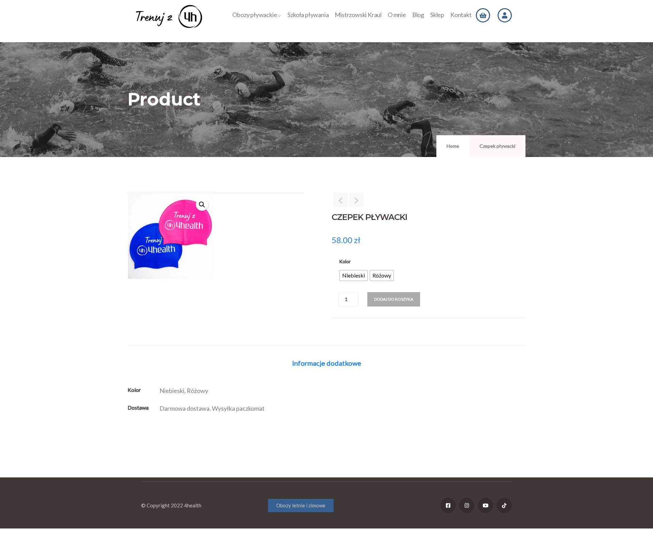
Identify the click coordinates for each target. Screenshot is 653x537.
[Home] (169, 17)
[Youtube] (485, 505)
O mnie (397, 14)
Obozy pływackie (254, 14)
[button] (202, 205)
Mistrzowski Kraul (358, 14)
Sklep (437, 14)
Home (453, 146)
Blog (418, 14)
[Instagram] (466, 505)
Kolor (345, 261)
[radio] (353, 275)
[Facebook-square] (448, 505)
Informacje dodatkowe (326, 363)
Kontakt (461, 14)
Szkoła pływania (308, 14)
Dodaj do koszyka (393, 299)
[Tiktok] (504, 505)
